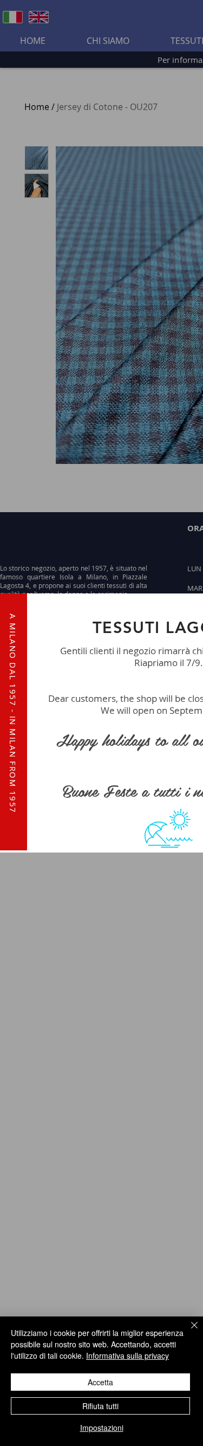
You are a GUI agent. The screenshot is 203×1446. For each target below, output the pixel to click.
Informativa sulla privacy (127, 1355)
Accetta (100, 1382)
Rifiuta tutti (100, 1405)
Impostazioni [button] (101, 1427)
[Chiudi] (188, 1332)
